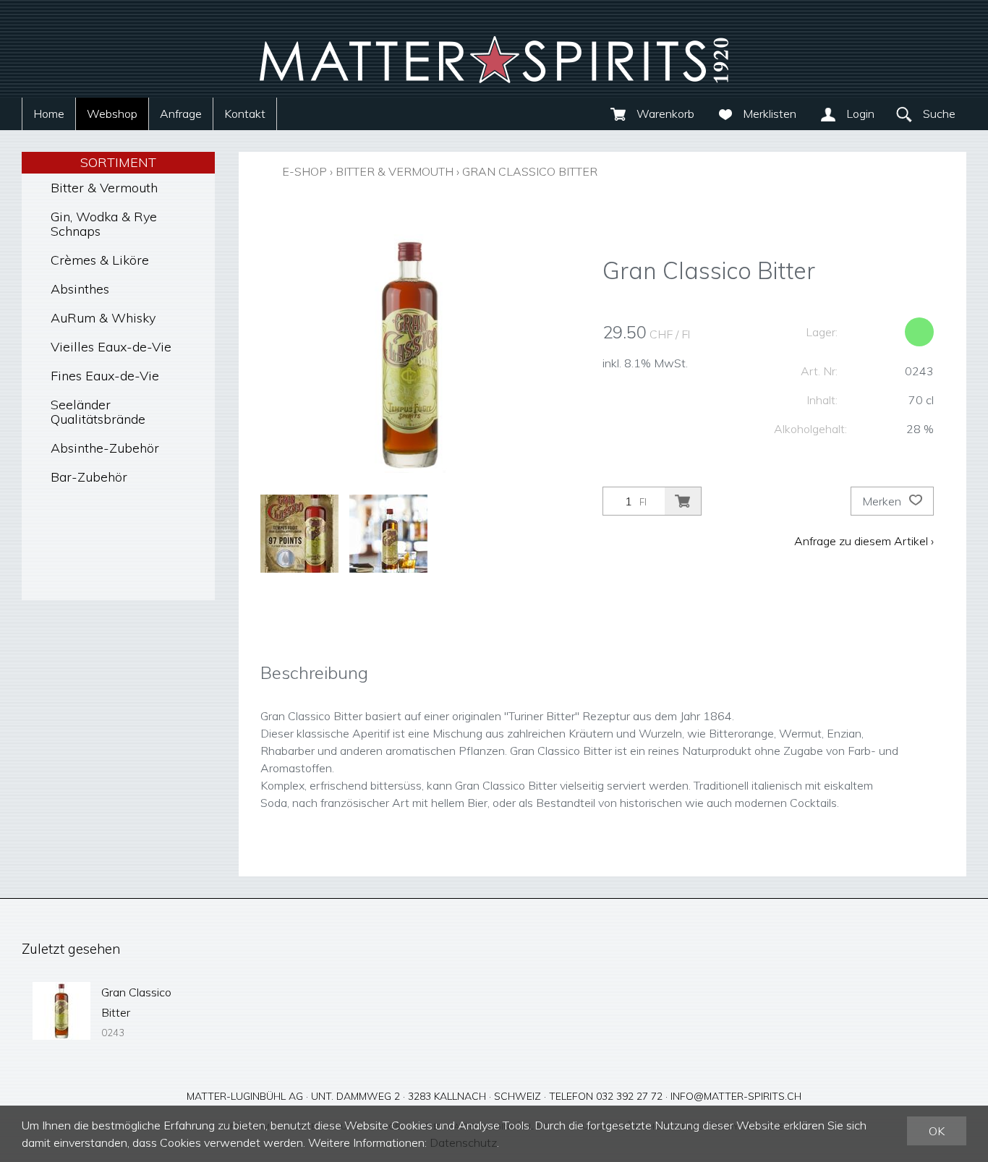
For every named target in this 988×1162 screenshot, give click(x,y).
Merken (883, 501)
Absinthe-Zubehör (105, 448)
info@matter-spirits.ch (735, 1096)
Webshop (112, 113)
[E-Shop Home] (494, 49)
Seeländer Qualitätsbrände (98, 411)
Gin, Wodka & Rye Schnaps (104, 223)
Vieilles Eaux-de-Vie (111, 346)
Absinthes (80, 289)
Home (48, 113)
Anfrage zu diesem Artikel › (864, 541)
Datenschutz (463, 1142)
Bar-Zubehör (89, 477)
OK (937, 1131)
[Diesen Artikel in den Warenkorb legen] (683, 501)
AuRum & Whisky (103, 317)
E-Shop (304, 171)
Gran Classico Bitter (529, 171)
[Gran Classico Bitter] (61, 1011)
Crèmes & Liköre (100, 260)
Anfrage (181, 113)
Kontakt (244, 113)
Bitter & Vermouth (104, 187)
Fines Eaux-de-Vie (105, 375)
